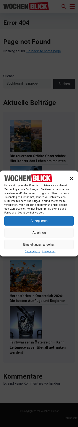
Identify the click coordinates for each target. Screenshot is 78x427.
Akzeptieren (39, 221)
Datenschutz (32, 251)
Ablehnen (39, 232)
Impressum (48, 251)
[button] (71, 178)
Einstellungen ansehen (39, 244)
